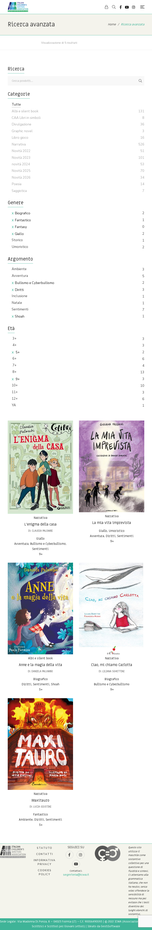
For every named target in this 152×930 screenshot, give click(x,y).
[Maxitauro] (40, 744)
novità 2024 (21, 164)
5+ (17, 352)
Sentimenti (20, 309)
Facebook (121, 7)
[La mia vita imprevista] (111, 466)
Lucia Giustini (42, 806)
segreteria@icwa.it (76, 874)
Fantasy (21, 227)
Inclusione (19, 296)
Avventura (20, 275)
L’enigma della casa (40, 524)
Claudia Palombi (42, 530)
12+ (15, 398)
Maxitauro (40, 800)
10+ (15, 385)
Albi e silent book (40, 658)
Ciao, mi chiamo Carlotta (111, 665)
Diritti (19, 290)
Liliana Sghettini (113, 671)
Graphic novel (22, 131)
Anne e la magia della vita (40, 665)
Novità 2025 (21, 170)
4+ (14, 345)
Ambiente (19, 269)
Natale (17, 302)
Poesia (16, 184)
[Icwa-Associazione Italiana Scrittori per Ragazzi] (18, 7)
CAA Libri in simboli (26, 118)
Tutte (16, 104)
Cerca (140, 81)
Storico (17, 240)
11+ (15, 392)
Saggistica (19, 191)
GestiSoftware (110, 926)
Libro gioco (20, 137)
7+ (14, 365)
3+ (14, 338)
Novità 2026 (21, 177)
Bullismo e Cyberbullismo (34, 283)
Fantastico (23, 220)
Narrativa (40, 518)
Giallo (19, 234)
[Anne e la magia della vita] (40, 608)
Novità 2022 (21, 151)
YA (14, 405)
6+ (14, 358)
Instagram (133, 7)
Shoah (19, 316)
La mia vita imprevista (111, 523)
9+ (17, 379)
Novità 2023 (21, 157)
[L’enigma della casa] (40, 467)
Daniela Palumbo (42, 671)
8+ (14, 372)
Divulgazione (21, 124)
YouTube (127, 7)
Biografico (22, 213)
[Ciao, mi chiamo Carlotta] (111, 608)
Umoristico (20, 247)
